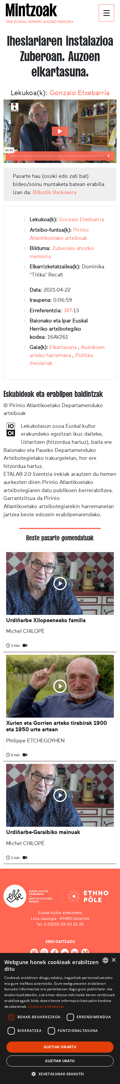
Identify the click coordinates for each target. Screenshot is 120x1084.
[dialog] (60, 1018)
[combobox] (105, 960)
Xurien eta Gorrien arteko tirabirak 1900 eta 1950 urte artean (56, 726)
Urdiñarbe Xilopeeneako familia (46, 620)
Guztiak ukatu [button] (60, 1060)
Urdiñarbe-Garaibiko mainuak (43, 832)
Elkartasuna (63, 347)
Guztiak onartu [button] (60, 1046)
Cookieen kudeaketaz (46, 1006)
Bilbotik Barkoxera (54, 192)
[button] (60, 1073)
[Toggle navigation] (106, 13)
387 (67, 310)
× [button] (113, 960)
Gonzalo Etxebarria (80, 93)
